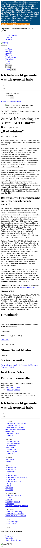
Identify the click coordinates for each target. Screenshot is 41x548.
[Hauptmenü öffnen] (6, 45)
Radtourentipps (10, 449)
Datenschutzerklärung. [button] (9, 22)
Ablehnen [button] (4, 24)
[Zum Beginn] (2, 546)
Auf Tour (8, 51)
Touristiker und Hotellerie (14, 514)
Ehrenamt (8, 498)
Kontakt (8, 486)
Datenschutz (9, 538)
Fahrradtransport (11, 451)
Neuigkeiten (9, 459)
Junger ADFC (10, 479)
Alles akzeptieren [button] (24, 24)
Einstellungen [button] (13, 24)
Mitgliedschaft (10, 57)
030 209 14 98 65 (13, 388)
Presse (7, 61)
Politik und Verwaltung (13, 512)
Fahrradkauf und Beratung (14, 427)
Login (7, 63)
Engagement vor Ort (12, 425)
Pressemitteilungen (12, 521)
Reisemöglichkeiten (12, 443)
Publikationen (10, 471)
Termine (8, 461)
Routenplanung (11, 445)
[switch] (18, 93)
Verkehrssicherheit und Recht (16, 423)
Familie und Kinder (12, 433)
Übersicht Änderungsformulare (16, 506)
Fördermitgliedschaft (12, 502)
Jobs (7, 473)
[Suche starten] (4, 88)
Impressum (9, 536)
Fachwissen (9, 59)
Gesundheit (9, 431)
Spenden (8, 37)
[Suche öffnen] (4, 45)
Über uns (8, 55)
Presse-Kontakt (10, 524)
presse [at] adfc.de (13, 390)
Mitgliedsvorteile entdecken (11, 101)
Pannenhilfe (9, 504)
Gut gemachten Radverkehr (15, 429)
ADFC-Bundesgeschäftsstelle (16, 477)
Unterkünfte (9, 447)
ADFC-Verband (11, 467)
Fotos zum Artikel (7, 367)
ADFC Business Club (13, 482)
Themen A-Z (10, 435)
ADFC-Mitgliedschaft (13, 496)
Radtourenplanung (12, 441)
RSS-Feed (9, 490)
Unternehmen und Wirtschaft (15, 516)
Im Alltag (8, 49)
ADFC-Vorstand (11, 475)
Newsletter (9, 39)
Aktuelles (8, 53)
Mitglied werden (11, 35)
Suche (7, 69)
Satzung (8, 484)
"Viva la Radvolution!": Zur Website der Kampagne (19, 365)
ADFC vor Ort (10, 469)
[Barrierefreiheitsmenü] (2, 45)
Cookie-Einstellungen (13, 540)
